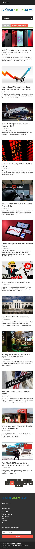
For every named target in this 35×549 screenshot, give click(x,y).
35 (31, 483)
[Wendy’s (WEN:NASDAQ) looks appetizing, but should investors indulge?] (17, 415)
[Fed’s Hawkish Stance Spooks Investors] (17, 305)
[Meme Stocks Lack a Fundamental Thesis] (17, 270)
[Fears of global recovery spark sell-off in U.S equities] (17, 150)
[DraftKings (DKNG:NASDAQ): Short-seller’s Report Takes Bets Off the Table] (17, 341)
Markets (4, 523)
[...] (24, 61)
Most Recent (5, 518)
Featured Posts (6, 512)
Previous (13, 481)
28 (29, 481)
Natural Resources (7, 514)
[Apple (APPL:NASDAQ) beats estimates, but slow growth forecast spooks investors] (17, 38)
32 (20, 483)
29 (7, 483)
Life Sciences (5, 516)
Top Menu (7, 2)
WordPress (16, 545)
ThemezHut (5, 547)
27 (25, 481)
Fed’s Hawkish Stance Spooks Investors (15, 317)
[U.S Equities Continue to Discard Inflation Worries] (17, 379)
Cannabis (4, 520)
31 (16, 483)
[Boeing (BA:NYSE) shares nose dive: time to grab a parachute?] (17, 112)
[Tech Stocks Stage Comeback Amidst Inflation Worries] (17, 230)
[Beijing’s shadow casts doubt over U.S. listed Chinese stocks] (17, 190)
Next (18, 485)
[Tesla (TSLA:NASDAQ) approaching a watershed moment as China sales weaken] (17, 451)
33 (25, 483)
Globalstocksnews (16, 543)
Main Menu (7, 18)
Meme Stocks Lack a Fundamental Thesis (16, 282)
